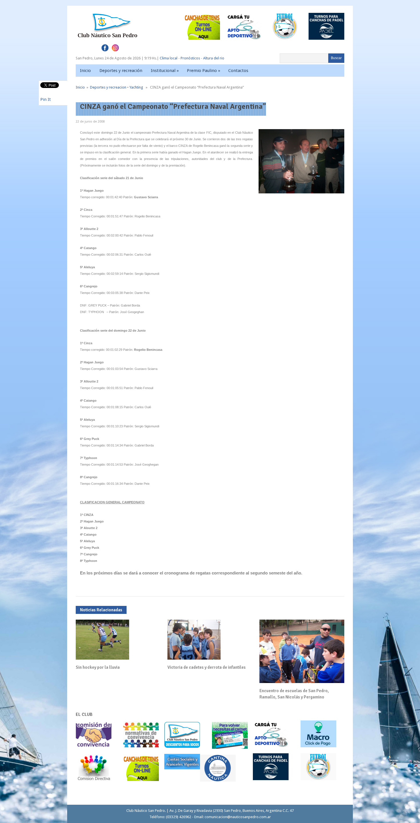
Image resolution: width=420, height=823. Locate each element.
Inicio (85, 70)
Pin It (45, 99)
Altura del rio (213, 58)
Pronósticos (190, 58)
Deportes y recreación (120, 70)
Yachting (136, 87)
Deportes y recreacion (108, 87)
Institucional (165, 70)
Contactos (238, 70)
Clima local (168, 58)
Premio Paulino (203, 70)
